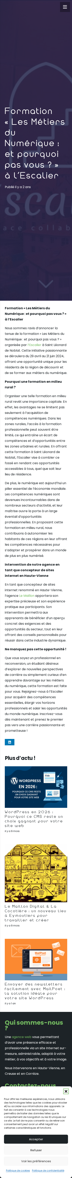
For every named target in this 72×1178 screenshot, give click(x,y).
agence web (21, 1037)
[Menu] (65, 7)
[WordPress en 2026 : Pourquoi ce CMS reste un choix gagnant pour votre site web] (36, 787)
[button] (66, 1091)
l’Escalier (34, 345)
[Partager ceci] (9, 742)
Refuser (36, 1150)
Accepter (36, 1139)
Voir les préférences (36, 1161)
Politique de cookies (18, 1170)
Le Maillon (26, 595)
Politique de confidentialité (48, 1170)
